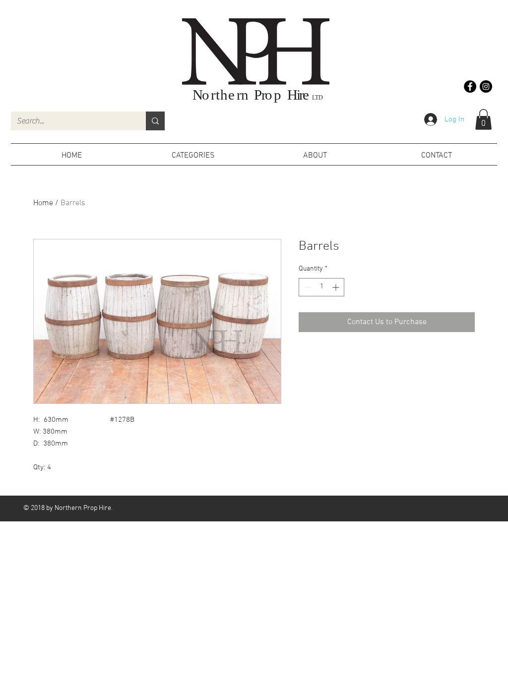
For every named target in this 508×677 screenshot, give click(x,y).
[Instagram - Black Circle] (486, 86)
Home (43, 203)
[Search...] (155, 121)
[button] (483, 119)
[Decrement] (306, 287)
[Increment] (336, 287)
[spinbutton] (321, 287)
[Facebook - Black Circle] (470, 86)
